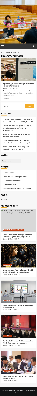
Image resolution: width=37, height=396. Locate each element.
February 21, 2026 (13, 345)
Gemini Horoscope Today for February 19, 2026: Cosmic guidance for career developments (17, 128)
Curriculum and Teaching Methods (15, 177)
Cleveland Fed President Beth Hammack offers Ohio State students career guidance (18, 142)
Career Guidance (7, 78)
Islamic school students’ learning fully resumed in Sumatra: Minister (16, 148)
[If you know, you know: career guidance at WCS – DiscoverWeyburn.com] (18, 69)
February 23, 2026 (13, 239)
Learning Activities (9, 184)
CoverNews (29, 390)
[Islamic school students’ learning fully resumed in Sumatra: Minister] (18, 362)
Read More (6, 98)
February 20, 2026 (13, 380)
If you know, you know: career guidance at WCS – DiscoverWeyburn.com (18, 84)
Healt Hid (4, 199)
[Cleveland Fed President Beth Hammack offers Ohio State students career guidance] (18, 326)
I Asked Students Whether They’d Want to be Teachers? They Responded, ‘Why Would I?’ (18, 121)
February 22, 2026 (13, 310)
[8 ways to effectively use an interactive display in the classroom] (18, 291)
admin (5, 88)
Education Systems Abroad (12, 180)
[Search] (33, 46)
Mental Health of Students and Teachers (17, 188)
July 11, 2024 (12, 88)
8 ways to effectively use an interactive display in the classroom (16, 135)
